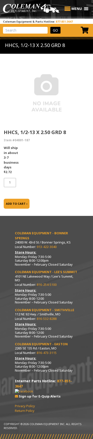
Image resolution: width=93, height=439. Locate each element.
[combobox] (25, 30)
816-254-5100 (47, 284)
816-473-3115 (47, 352)
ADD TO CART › (16, 203)
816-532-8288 (47, 318)
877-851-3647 (64, 21)
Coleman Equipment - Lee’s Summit (46, 272)
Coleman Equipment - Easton (41, 344)
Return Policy (24, 410)
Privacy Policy (25, 406)
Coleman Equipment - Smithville (44, 310)
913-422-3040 (47, 246)
